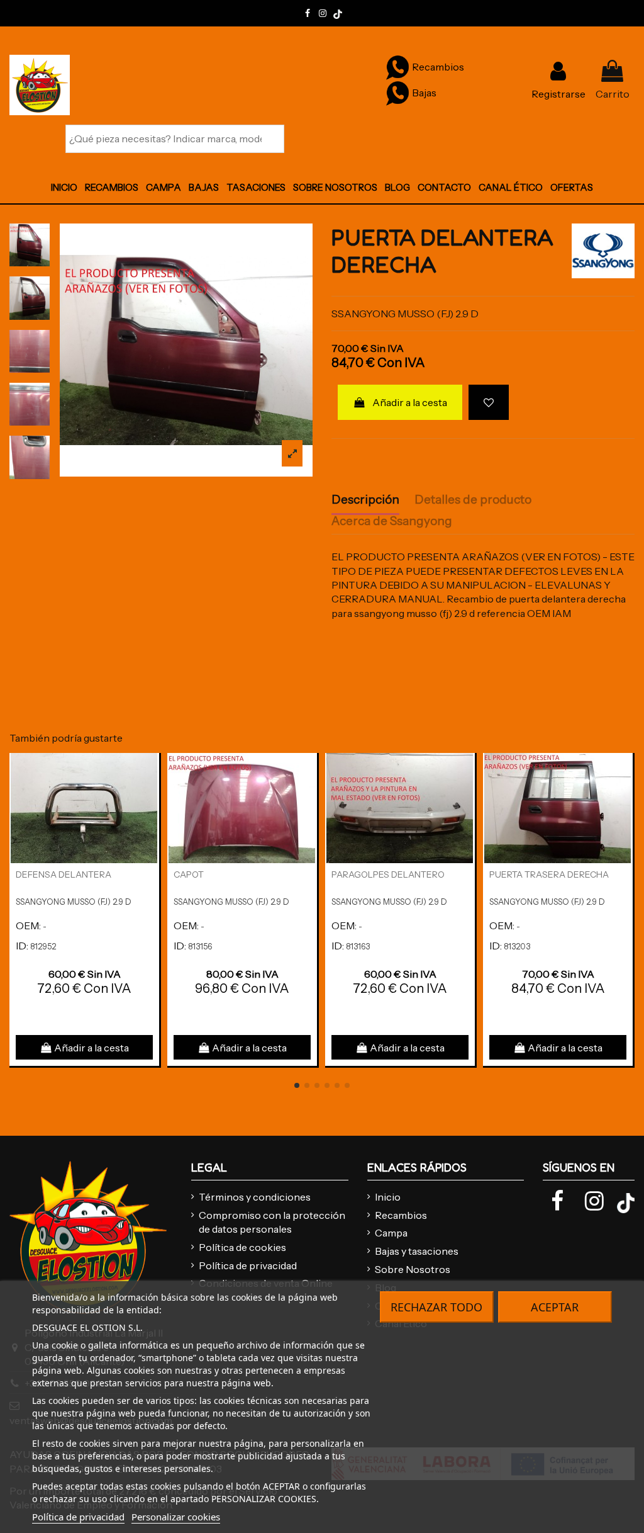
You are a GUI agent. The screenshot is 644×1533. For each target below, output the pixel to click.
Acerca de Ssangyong (391, 521)
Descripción (365, 500)
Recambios (401, 1215)
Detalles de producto (472, 500)
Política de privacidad (248, 1265)
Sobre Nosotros (412, 1269)
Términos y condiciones (255, 1197)
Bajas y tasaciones (416, 1251)
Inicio (388, 1197)
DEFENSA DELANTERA (63, 874)
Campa (391, 1232)
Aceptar (555, 1307)
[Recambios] (397, 66)
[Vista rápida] (149, 797)
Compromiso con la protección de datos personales (272, 1222)
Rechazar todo (436, 1307)
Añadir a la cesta (409, 402)
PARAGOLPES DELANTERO (388, 874)
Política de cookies (242, 1247)
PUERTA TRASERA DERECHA (549, 874)
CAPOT (189, 874)
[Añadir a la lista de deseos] (489, 402)
